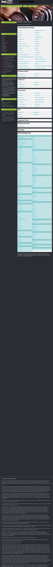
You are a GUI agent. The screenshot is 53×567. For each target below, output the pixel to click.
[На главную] (7, 2)
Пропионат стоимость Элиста (26, 24)
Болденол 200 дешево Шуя (7, 82)
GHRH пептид (4, 51)
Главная (3, 6)
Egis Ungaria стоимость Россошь (9, 515)
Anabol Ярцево (5, 78)
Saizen (3, 38)
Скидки (25, 6)
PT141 (3, 37)
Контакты (35, 6)
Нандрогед (4, 48)
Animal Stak (4, 47)
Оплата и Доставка (18, 6)
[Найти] (33, 2)
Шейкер (3, 36)
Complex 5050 (4, 46)
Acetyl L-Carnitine (5, 42)
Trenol (3, 41)
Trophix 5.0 (4, 43)
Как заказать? (9, 6)
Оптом (30, 6)
